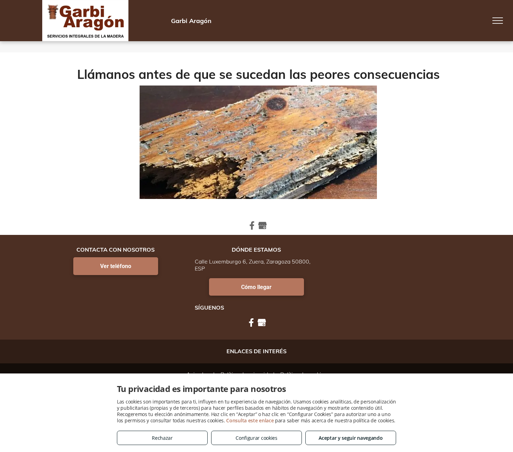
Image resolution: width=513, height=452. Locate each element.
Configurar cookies (256, 438)
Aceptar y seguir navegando (350, 438)
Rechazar (162, 438)
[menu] (498, 21)
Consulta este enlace (250, 420)
